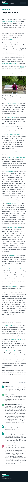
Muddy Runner (9, 325)
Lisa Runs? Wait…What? (13, 103)
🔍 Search (23, 2)
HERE (14, 55)
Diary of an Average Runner (16, 269)
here (11, 39)
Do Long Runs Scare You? (8, 21)
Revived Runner (10, 171)
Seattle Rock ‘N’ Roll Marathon (10, 63)
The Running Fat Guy (16, 339)
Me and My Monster (12, 203)
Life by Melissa (11, 286)
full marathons (12, 14)
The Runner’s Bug (11, 351)
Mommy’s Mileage (11, 117)
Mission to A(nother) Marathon (16, 157)
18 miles (22, 66)
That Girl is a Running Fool (13, 134)
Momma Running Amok (14, 227)
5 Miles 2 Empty (12, 255)
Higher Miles (9, 152)
